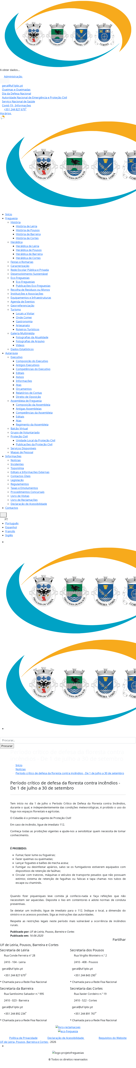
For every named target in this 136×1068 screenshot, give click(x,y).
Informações (24, 381)
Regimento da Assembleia (32, 424)
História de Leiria (26, 226)
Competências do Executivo (33, 369)
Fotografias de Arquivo (30, 341)
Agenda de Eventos (23, 301)
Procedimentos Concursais (27, 492)
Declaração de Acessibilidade (29, 504)
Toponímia (17, 468)
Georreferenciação (22, 305)
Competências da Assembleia (34, 412)
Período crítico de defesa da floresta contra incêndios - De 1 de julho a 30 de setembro (70, 773)
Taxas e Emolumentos (24, 488)
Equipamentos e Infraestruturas (31, 297)
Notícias (16, 460)
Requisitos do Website (113, 1038)
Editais (20, 373)
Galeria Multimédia (22, 333)
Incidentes (17, 464)
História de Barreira (28, 234)
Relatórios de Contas (29, 393)
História (16, 222)
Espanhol (11, 527)
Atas (18, 385)
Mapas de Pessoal (22, 452)
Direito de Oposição (28, 397)
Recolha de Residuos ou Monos (30, 289)
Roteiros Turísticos (27, 329)
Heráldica (17, 242)
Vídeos (20, 345)
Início (8, 214)
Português (12, 523)
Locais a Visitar (25, 313)
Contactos (11, 508)
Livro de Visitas (20, 496)
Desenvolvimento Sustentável (29, 274)
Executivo (17, 357)
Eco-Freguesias (20, 278)
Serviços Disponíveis (23, 448)
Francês (10, 531)
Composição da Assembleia (33, 405)
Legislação (17, 480)
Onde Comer (24, 317)
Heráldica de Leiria (27, 246)
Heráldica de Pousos (29, 250)
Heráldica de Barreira (29, 254)
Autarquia (11, 353)
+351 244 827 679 (15, 109)
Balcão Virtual (19, 428)
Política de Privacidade (23, 1038)
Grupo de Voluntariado (25, 432)
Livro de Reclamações (24, 500)
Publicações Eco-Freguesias (33, 286)
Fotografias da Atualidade (32, 337)
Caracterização (20, 266)
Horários (6, 113)
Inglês (9, 535)
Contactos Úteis (21, 476)
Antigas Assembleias (29, 408)
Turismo (16, 309)
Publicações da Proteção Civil (34, 444)
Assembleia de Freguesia (26, 401)
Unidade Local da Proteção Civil (35, 440)
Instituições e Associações (27, 293)
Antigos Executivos (27, 365)
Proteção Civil (19, 436)
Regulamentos (20, 484)
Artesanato (23, 325)
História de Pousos (28, 230)
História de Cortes (27, 238)
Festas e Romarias (22, 262)
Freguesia (11, 218)
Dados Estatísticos (22, 349)
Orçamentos (24, 389)
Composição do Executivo (32, 361)
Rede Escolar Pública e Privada (30, 270)
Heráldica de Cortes (28, 258)
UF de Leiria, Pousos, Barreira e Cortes (24, 1042)
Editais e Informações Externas (30, 472)
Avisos (20, 377)
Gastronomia (24, 321)
